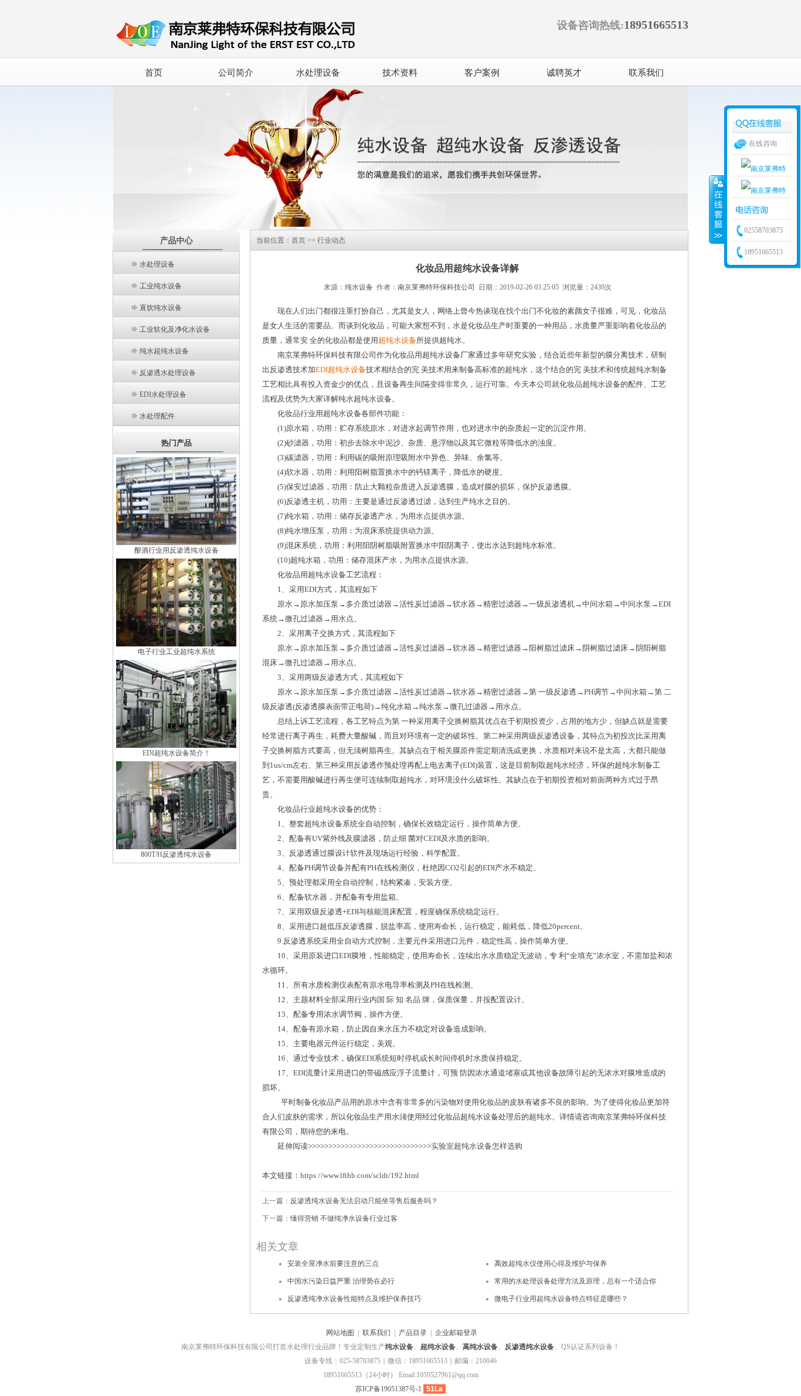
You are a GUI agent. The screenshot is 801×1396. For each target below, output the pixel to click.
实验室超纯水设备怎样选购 (476, 1146)
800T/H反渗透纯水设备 (176, 854)
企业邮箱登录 (456, 1333)
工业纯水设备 (161, 286)
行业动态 (331, 240)
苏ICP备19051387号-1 (388, 1389)
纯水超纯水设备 (164, 351)
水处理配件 (157, 416)
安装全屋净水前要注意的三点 (333, 1263)
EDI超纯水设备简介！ (176, 753)
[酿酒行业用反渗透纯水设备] (176, 500)
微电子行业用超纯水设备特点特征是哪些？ (561, 1299)
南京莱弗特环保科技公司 (436, 287)
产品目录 (413, 1333)
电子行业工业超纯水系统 (176, 652)
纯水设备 (359, 287)
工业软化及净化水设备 (175, 329)
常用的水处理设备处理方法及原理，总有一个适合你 (575, 1281)
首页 (153, 72)
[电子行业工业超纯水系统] (176, 602)
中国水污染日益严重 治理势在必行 (341, 1281)
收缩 (717, 209)
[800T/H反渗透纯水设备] (176, 805)
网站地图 (340, 1333)
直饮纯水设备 (161, 308)
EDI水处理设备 (163, 394)
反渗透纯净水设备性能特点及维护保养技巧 (354, 1299)
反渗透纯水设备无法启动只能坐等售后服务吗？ (364, 1201)
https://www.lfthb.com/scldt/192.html (359, 1175)
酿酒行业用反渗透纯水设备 (176, 550)
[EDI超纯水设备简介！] (176, 703)
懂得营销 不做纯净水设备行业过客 (344, 1218)
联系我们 (376, 1333)
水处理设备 (157, 264)
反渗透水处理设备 (168, 373)
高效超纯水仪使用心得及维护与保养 (550, 1263)
